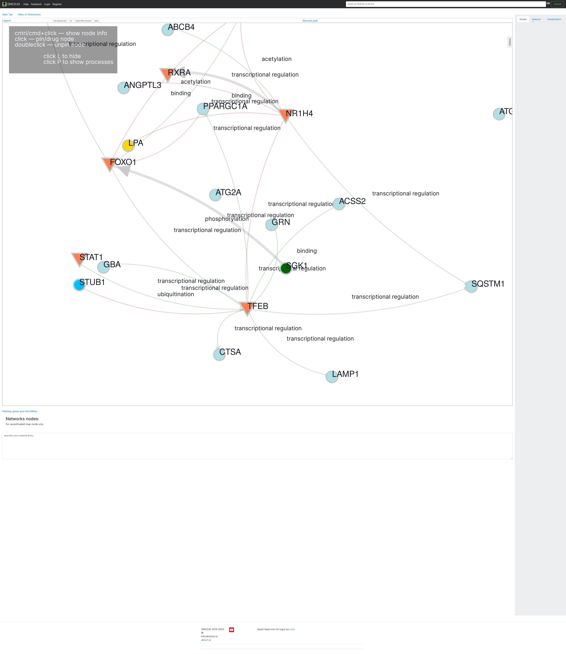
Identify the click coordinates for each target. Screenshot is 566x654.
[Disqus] (257, 503)
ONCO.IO (13, 4)
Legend (6, 20)
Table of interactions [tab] (29, 14)
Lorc (292, 629)
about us (206, 639)
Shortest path (310, 20)
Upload (557, 4)
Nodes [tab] (523, 19)
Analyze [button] (536, 19)
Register (57, 4)
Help (26, 4)
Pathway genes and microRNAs (19, 411)
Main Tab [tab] (8, 14)
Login (47, 4)
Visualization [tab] (554, 19)
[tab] (407, 20)
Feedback (36, 4)
